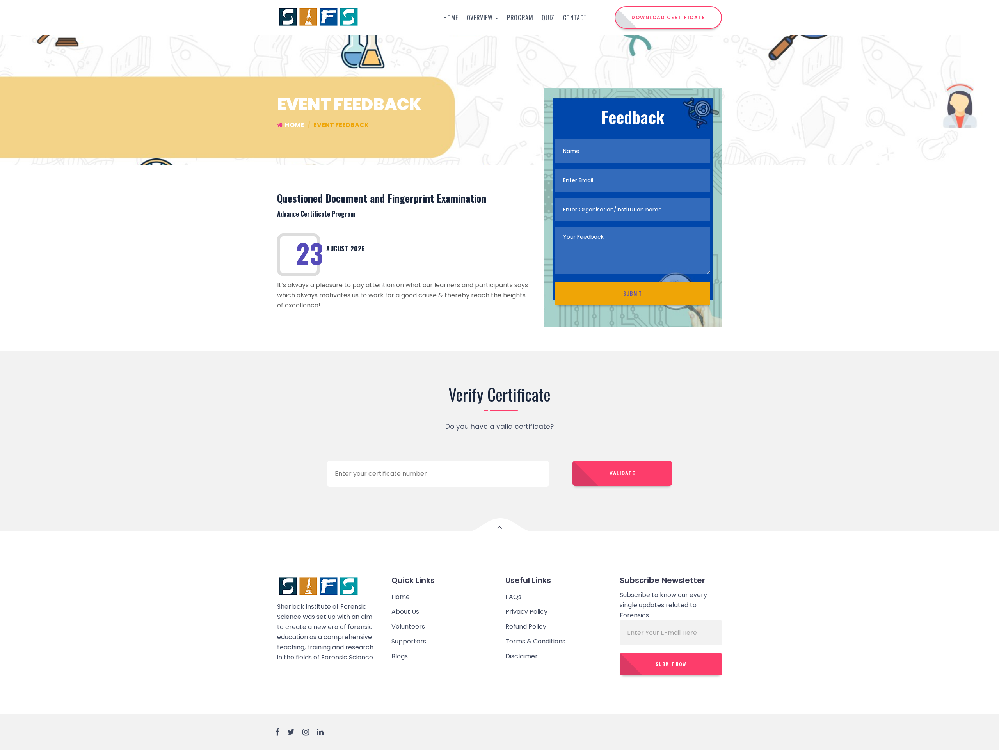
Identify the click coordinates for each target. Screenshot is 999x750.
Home (450, 17)
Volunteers (408, 626)
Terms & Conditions (535, 641)
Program (520, 17)
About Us (405, 611)
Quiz (548, 17)
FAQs (513, 596)
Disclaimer (521, 656)
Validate (622, 473)
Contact (575, 17)
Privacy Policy (526, 611)
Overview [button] (480, 17)
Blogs (399, 656)
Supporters (408, 641)
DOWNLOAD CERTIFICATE (668, 17)
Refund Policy (525, 626)
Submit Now (671, 664)
